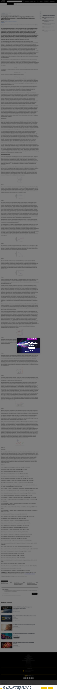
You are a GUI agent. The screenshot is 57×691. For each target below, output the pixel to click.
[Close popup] (38, 338)
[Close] (56, 688)
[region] (28, 688)
